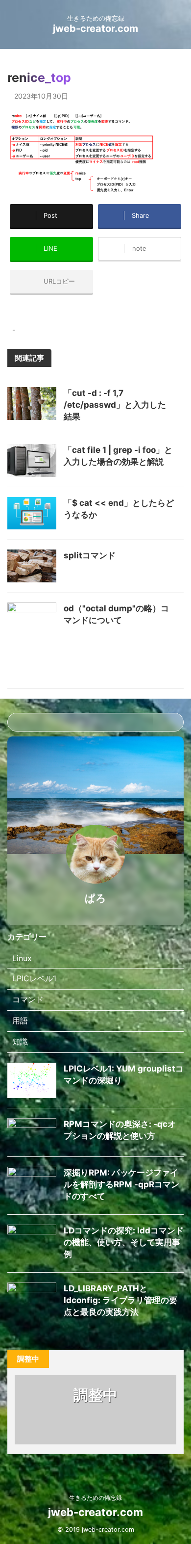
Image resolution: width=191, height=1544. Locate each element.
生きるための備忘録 (95, 1497)
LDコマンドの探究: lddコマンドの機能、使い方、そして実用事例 (124, 1242)
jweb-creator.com (95, 28)
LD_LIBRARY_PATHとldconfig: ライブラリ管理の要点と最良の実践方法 (120, 1300)
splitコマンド (90, 555)
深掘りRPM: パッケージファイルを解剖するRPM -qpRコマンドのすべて (121, 1184)
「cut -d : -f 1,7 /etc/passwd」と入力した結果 (115, 404)
